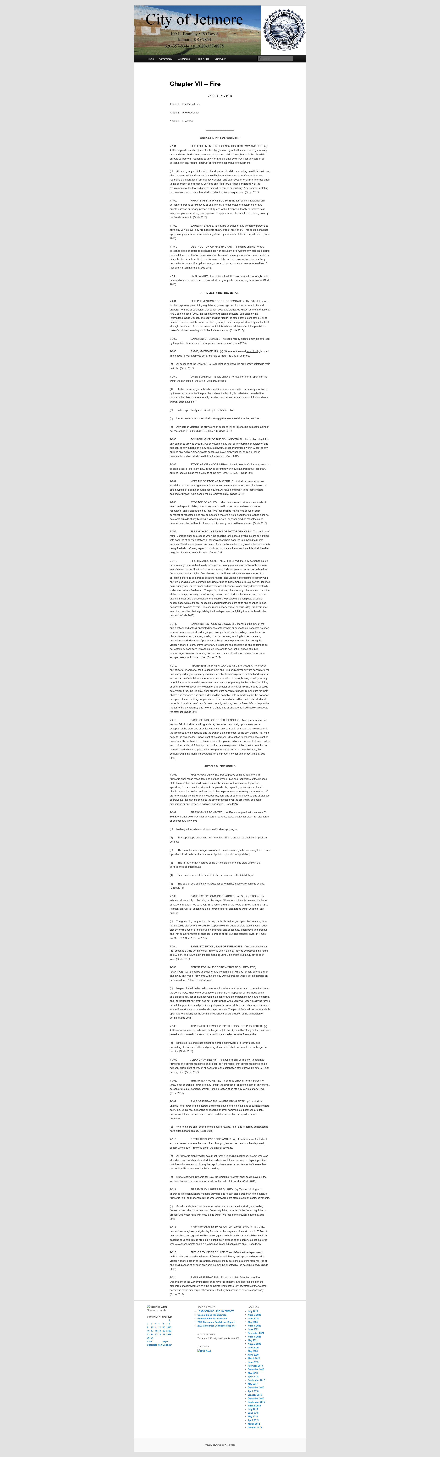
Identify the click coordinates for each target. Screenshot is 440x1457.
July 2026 (253, 1311)
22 (170, 1330)
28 (167, 1334)
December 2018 (256, 1369)
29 (170, 1334)
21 (167, 1330)
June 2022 (253, 1329)
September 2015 (256, 1402)
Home (151, 58)
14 (167, 1327)
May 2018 (253, 1372)
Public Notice (202, 58)
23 (148, 1334)
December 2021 (256, 1333)
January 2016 (255, 1394)
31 (152, 1337)
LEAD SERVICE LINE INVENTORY (215, 1311)
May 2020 (253, 1351)
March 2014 (254, 1423)
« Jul (149, 1341)
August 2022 (254, 1325)
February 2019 (255, 1365)
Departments (184, 58)
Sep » (165, 1341)
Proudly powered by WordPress (220, 1444)
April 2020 (253, 1354)
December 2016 (256, 1387)
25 (156, 1334)
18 (156, 1330)
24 (152, 1334)
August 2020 (254, 1343)
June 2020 (253, 1347)
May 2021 (253, 1340)
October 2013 (255, 1427)
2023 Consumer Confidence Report (215, 1325)
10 (152, 1327)
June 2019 (253, 1362)
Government (165, 58)
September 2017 (256, 1380)
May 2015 (253, 1416)
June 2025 (253, 1318)
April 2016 (253, 1391)
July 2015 (253, 1409)
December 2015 (256, 1398)
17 (152, 1330)
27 (164, 1334)
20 (164, 1330)
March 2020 (254, 1358)
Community (220, 58)
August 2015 (254, 1405)
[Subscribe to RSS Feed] (204, 1351)
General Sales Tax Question (212, 1318)
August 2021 (254, 1336)
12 (159, 1327)
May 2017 (253, 1383)
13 (164, 1327)
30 (148, 1337)
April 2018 (253, 1376)
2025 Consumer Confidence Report (215, 1322)
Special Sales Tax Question (212, 1314)
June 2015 (253, 1412)
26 (159, 1334)
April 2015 (253, 1420)
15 (170, 1327)
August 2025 (254, 1314)
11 (156, 1327)
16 (148, 1330)
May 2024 (253, 1322)
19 (159, 1330)
